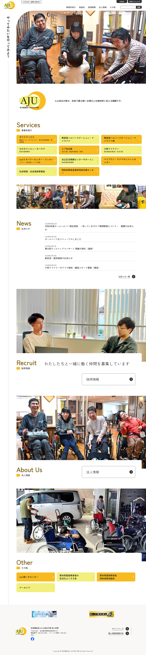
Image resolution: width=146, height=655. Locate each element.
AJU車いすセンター (28, 576)
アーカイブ (24, 587)
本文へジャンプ (135, 1)
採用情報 (92, 7)
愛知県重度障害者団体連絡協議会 (108, 577)
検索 (138, 7)
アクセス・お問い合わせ (31, 2)
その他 (113, 7)
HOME (122, 1)
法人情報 (103, 7)
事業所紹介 (71, 7)
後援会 (82, 7)
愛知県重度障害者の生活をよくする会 (69, 577)
